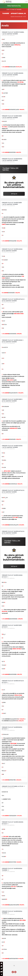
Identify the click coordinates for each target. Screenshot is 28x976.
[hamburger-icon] (26, 2)
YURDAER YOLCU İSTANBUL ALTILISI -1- (13, 786)
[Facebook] (15, 972)
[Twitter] (13, 972)
